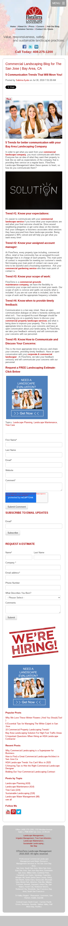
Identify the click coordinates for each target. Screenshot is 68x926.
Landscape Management (33, 835)
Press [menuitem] (31, 26)
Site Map (33, 846)
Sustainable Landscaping (20, 793)
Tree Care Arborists (43, 838)
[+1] (43, 46)
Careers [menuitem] (40, 26)
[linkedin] (36, 47)
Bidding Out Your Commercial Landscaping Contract (30, 771)
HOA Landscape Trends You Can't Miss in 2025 (28, 762)
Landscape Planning (22, 422)
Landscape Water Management (22, 796)
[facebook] (24, 47)
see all (8, 799)
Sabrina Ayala (22, 80)
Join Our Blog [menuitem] (53, 26)
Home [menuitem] (13, 26)
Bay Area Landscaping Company (26, 146)
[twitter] (30, 47)
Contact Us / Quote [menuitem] (44, 29)
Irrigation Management (25, 838)
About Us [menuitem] (22, 26)
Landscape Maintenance (45, 422)
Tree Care (10, 425)
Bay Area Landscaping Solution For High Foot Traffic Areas (33, 733)
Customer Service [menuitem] (25, 29)
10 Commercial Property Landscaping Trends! (27, 729)
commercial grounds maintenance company (23, 283)
